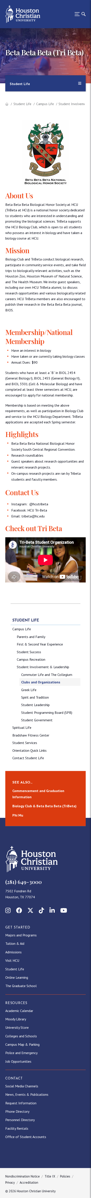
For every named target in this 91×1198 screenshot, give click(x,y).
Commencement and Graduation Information (38, 794)
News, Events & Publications (26, 1094)
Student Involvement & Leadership (43, 667)
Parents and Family (31, 636)
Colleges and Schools (21, 1036)
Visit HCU (12, 960)
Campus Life (45, 104)
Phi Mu (17, 815)
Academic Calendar (19, 1010)
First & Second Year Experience (40, 644)
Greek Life (28, 690)
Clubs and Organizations (40, 682)
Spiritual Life (21, 727)
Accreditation (29, 1182)
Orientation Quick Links (29, 750)
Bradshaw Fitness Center (30, 735)
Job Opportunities (18, 1061)
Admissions (13, 952)
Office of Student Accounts (25, 1137)
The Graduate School (21, 986)
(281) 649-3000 (23, 881)
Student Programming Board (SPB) (46, 712)
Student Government (37, 720)
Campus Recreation (31, 659)
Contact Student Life (28, 758)
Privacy (10, 1182)
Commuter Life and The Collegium (46, 674)
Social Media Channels (21, 1086)
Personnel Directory (20, 1120)
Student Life (22, 104)
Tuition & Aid (14, 943)
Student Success (29, 652)
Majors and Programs (21, 935)
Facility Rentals (16, 1128)
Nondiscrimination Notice (22, 1176)
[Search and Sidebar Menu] (79, 14)
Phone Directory (17, 1111)
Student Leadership (35, 705)
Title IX (50, 1176)
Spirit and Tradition (35, 697)
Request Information (20, 1103)
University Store (17, 1027)
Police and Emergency (21, 1053)
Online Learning (16, 977)
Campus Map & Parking (22, 1044)
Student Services (24, 742)
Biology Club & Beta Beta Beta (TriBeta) (44, 806)
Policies (65, 1176)
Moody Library (15, 1019)
